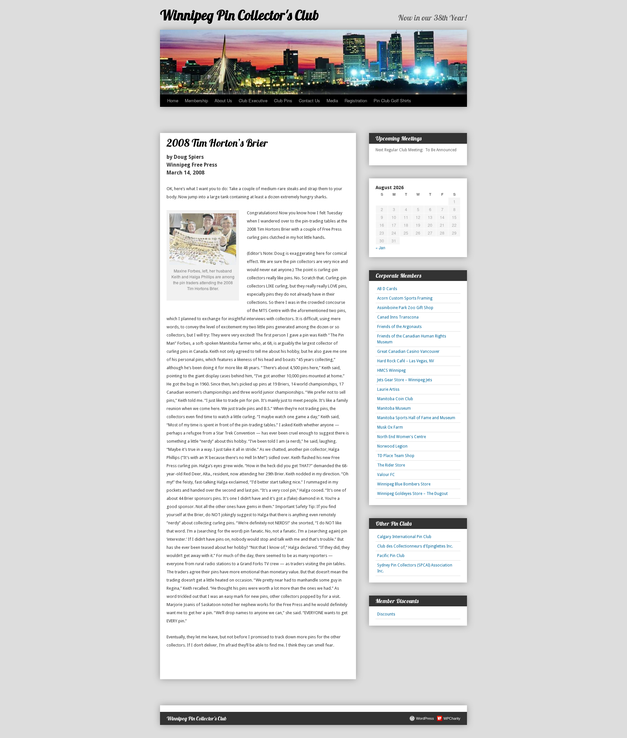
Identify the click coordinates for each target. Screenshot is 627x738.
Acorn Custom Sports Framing (404, 298)
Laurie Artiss (388, 389)
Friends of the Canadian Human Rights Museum (411, 339)
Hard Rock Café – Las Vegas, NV (405, 361)
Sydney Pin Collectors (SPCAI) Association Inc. (414, 568)
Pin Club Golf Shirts (392, 100)
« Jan (380, 247)
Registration (356, 100)
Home (172, 100)
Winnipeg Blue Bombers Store (403, 484)
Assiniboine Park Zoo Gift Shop (405, 307)
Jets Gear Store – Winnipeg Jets (404, 380)
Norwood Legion (392, 446)
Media (332, 100)
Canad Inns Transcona (398, 317)
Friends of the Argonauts (399, 326)
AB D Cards (387, 289)
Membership (196, 100)
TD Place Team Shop (395, 455)
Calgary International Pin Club (404, 536)
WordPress (425, 718)
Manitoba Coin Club (395, 399)
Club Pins (283, 100)
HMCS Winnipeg (391, 370)
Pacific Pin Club (391, 555)
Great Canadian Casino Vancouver (408, 351)
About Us (223, 100)
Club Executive (253, 100)
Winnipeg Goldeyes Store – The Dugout (412, 493)
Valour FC (386, 474)
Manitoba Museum (394, 408)
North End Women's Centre (401, 437)
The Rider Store (391, 465)
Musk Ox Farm (390, 427)
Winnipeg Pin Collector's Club (239, 15)
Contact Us (309, 100)
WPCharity (451, 718)
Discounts (386, 614)
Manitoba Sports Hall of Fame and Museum (416, 418)
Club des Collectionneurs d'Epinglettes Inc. (415, 546)
